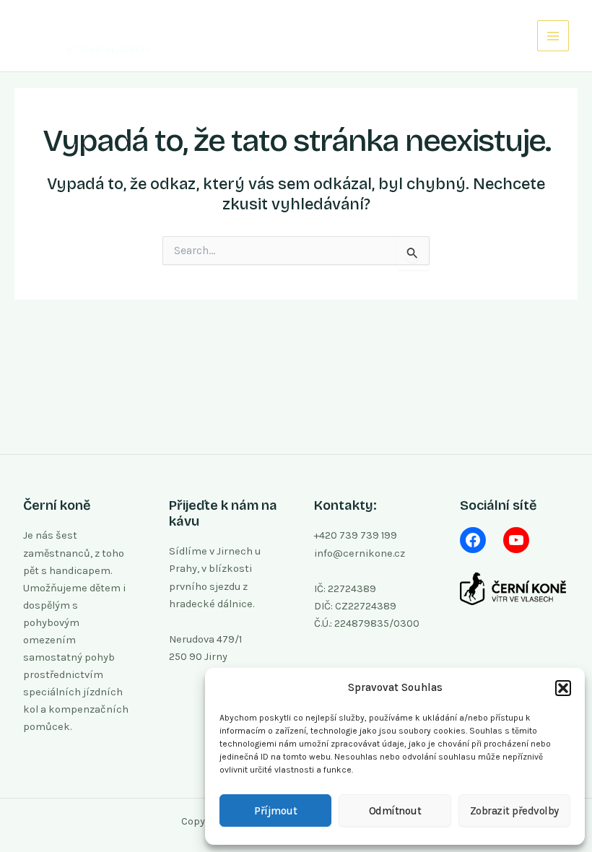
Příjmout (275, 810)
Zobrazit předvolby (514, 810)
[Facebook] (473, 540)
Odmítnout (395, 810)
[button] (563, 688)
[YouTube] (516, 540)
